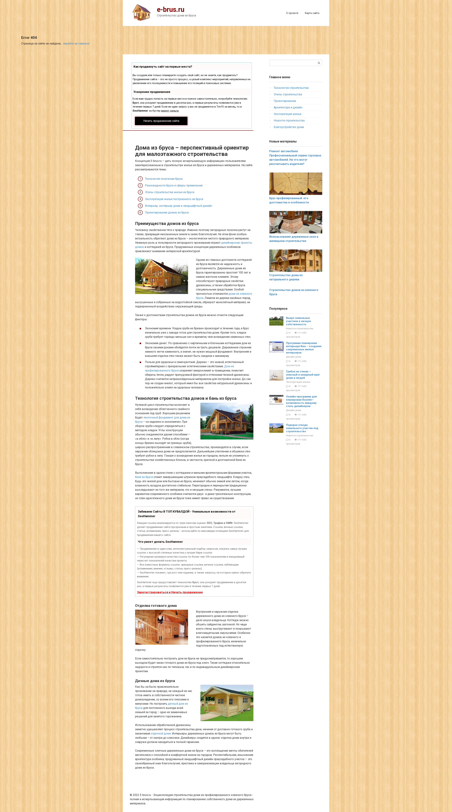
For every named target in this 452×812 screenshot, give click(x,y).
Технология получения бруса (164, 178)
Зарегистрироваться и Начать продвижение (170, 592)
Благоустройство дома (289, 127)
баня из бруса (144, 477)
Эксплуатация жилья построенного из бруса (174, 199)
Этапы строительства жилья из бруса (169, 192)
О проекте (292, 13)
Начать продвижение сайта (161, 121)
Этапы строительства (288, 94)
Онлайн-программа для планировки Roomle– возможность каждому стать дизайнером (301, 401)
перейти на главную (76, 43)
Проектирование (285, 101)
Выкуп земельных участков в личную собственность (298, 321)
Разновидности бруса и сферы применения (174, 185)
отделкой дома (161, 733)
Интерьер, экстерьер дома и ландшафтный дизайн (178, 205)
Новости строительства (289, 120)
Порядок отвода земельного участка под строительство (302, 428)
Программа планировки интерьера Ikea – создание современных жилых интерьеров (304, 347)
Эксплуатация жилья (287, 114)
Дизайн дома (293, 356)
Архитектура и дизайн (288, 107)
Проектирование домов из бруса (167, 212)
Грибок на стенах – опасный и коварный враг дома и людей (303, 374)
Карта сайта (312, 13)
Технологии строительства (291, 88)
